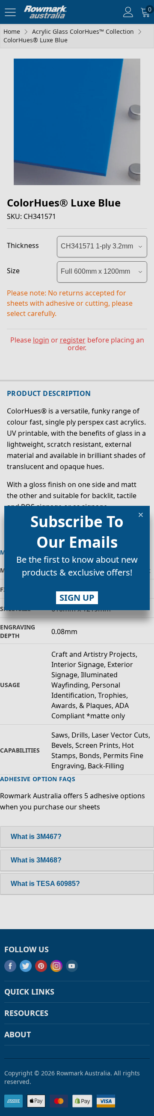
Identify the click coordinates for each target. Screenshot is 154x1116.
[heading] (77, 531)
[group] (77, 567)
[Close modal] (141, 515)
